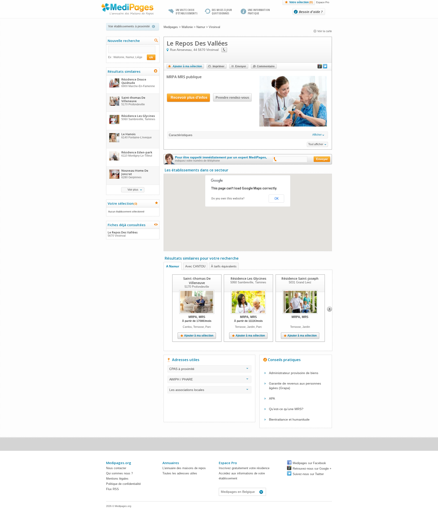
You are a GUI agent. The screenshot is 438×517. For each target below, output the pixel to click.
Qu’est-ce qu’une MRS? (286, 409)
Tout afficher (315, 144)
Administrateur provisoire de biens (293, 373)
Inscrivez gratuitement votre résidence (244, 468)
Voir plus (133, 189)
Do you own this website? (228, 198)
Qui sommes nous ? (119, 473)
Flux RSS (112, 489)
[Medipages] (128, 9)
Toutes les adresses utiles (179, 473)
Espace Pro (322, 2)
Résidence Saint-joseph (300, 278)
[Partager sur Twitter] (325, 67)
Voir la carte (324, 31)
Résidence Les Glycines (248, 278)
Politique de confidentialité (123, 484)
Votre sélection (301, 2)
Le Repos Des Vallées (123, 233)
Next (329, 309)
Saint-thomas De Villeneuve (197, 280)
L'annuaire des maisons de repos (184, 468)
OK (276, 198)
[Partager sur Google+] (320, 67)
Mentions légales (117, 478)
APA (272, 398)
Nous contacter (116, 468)
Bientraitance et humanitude (289, 419)
